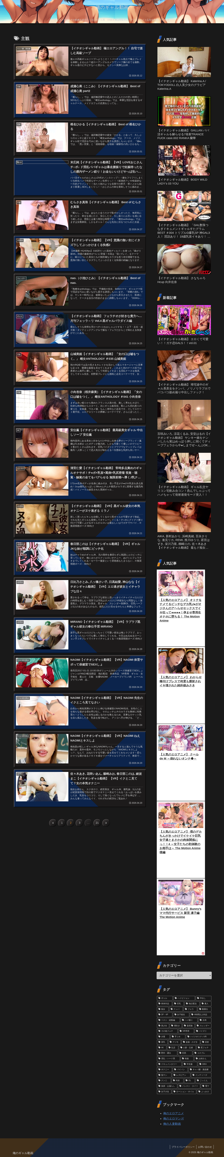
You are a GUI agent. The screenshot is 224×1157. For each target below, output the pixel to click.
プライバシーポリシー (183, 1147)
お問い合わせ (205, 1147)
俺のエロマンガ (173, 1118)
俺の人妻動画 (172, 1123)
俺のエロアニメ (173, 1113)
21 (97, 822)
